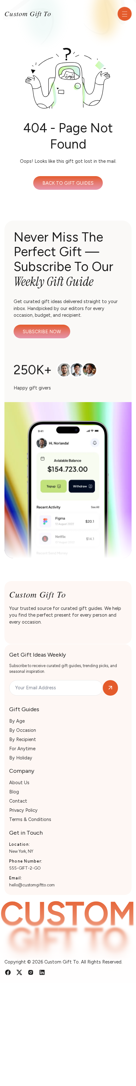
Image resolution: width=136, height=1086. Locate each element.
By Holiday (20, 758)
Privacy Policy (23, 810)
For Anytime (22, 749)
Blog (14, 792)
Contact (18, 801)
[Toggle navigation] (124, 14)
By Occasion (22, 730)
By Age (17, 721)
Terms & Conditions (30, 819)
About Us (19, 782)
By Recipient (22, 739)
